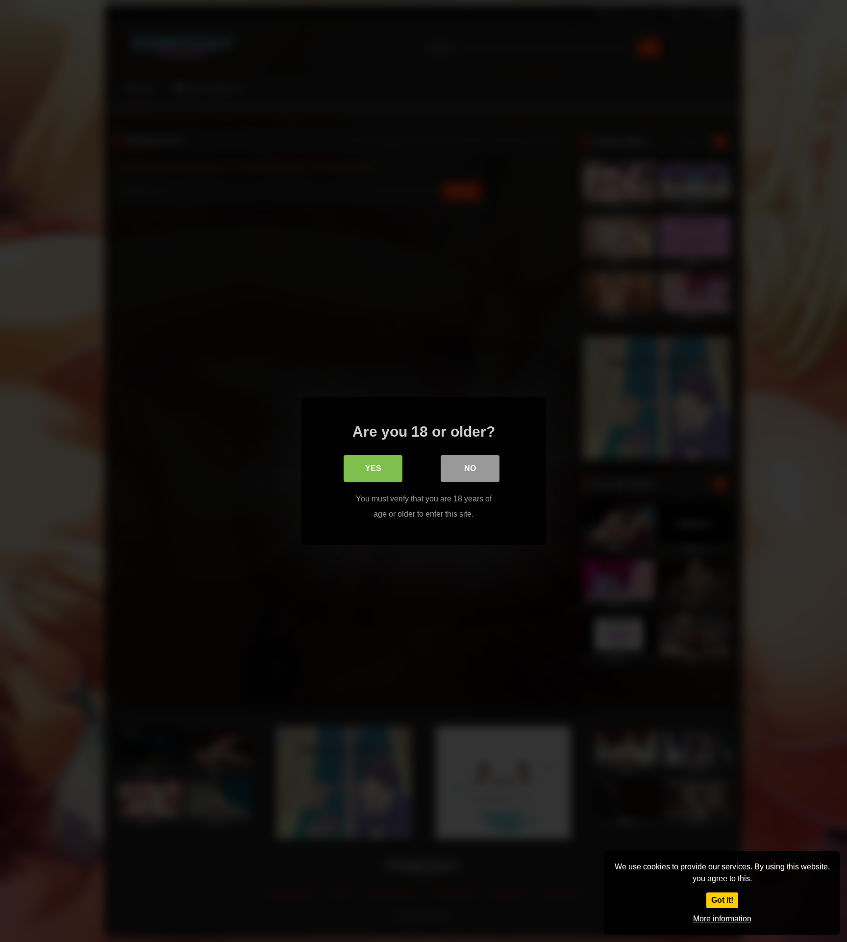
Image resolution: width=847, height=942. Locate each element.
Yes (373, 468)
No (470, 468)
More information (722, 919)
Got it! (722, 900)
